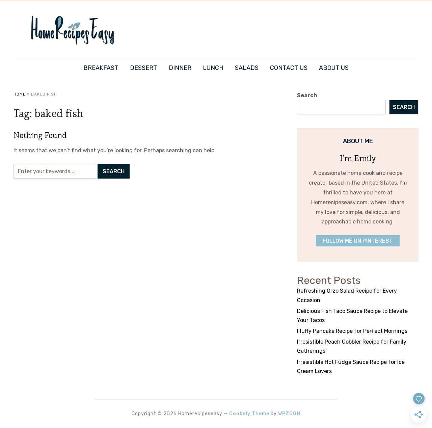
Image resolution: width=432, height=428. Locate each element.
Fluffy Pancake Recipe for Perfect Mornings (352, 331)
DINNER (180, 68)
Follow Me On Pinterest (358, 241)
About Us (334, 68)
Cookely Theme (249, 414)
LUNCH (213, 68)
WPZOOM (289, 414)
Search (307, 95)
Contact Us (288, 68)
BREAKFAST (100, 68)
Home (20, 94)
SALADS (247, 68)
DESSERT (143, 68)
